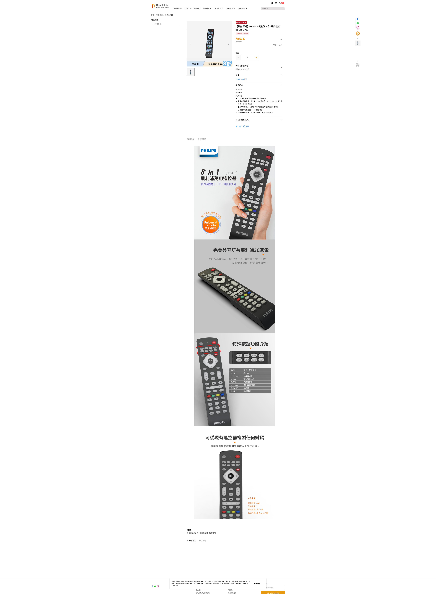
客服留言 (230, 590)
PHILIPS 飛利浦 (241, 79)
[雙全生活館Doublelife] (160, 6)
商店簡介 (198, 590)
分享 (239, 126)
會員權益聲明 (232, 593)
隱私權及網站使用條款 (203, 593)
